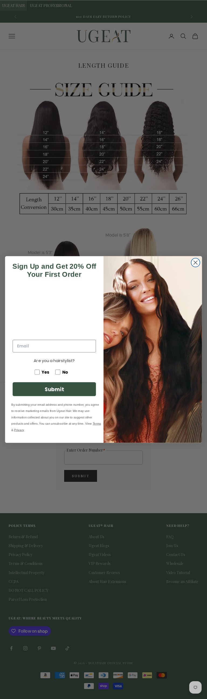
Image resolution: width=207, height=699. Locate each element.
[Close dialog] (195, 262)
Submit (54, 389)
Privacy (19, 430)
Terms (97, 423)
